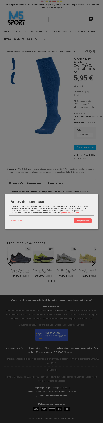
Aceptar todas (83, 221)
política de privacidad (70, 213)
